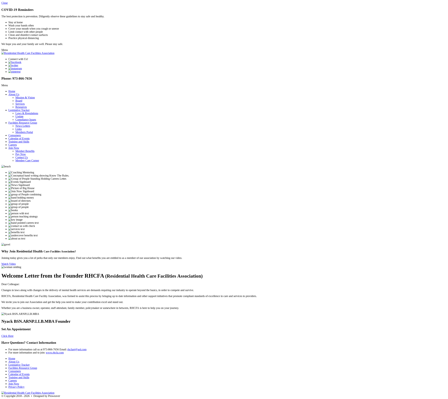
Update (19, 116)
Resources (21, 106)
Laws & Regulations (26, 113)
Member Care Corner (27, 160)
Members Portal (24, 132)
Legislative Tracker (19, 110)
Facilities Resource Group (22, 122)
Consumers (14, 135)
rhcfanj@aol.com (76, 349)
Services (20, 103)
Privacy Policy (16, 386)
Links (18, 129)
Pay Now (20, 154)
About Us (13, 94)
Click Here (7, 335)
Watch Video (8, 263)
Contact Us (21, 157)
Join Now (13, 147)
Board (18, 100)
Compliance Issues (25, 119)
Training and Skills (18, 141)
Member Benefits (24, 151)
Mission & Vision (25, 97)
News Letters (22, 125)
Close (4, 2)
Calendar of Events (19, 138)
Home (11, 91)
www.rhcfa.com (55, 352)
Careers (12, 144)
